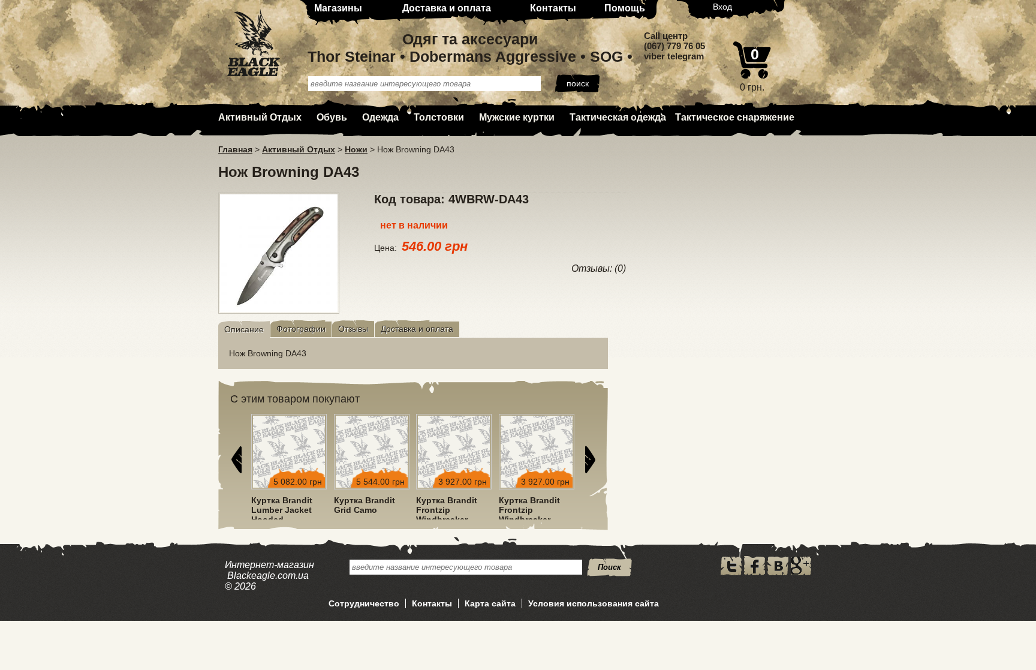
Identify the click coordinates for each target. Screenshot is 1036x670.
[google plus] (801, 572)
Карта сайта (490, 603)
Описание (244, 329)
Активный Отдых (260, 117)
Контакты (553, 8)
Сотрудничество (364, 603)
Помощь (624, 8)
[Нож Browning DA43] (279, 310)
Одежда (380, 117)
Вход (722, 6)
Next (590, 459)
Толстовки (439, 117)
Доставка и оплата (446, 8)
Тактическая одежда (618, 117)
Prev (236, 459)
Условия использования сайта (593, 603)
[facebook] (754, 572)
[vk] (777, 572)
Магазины (338, 8)
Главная (235, 149)
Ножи (356, 149)
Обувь (332, 117)
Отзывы (353, 329)
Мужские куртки (517, 117)
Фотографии (301, 329)
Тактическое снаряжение (734, 117)
